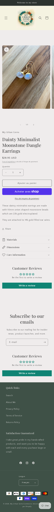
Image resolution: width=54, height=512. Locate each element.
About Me (11, 402)
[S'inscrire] (44, 342)
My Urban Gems (16, 504)
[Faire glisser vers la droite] (33, 125)
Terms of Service (14, 416)
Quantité (6, 167)
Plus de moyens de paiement (27, 199)
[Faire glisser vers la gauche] (20, 125)
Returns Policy (13, 422)
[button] (6, 18)
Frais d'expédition (8, 162)
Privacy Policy (12, 409)
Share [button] (8, 229)
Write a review (27, 285)
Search (9, 395)
